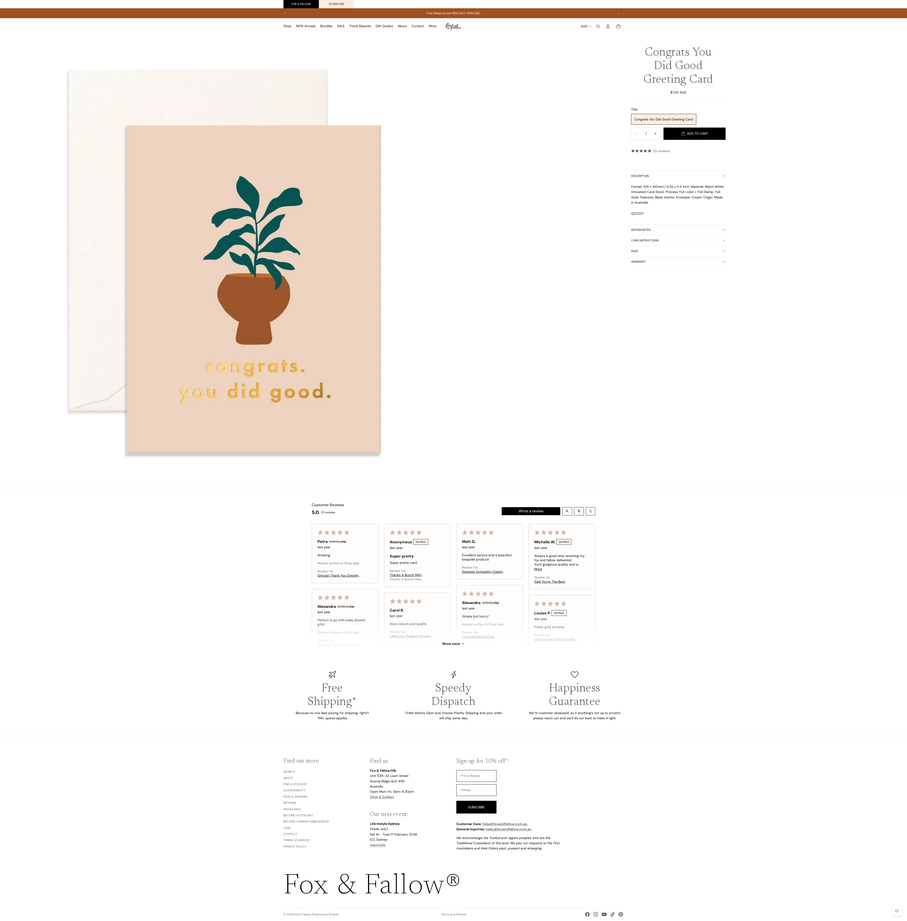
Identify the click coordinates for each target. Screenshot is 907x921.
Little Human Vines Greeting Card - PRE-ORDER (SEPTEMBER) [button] (555, 639)
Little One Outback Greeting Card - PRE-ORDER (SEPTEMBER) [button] (411, 636)
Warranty (638, 262)
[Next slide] (618, 13)
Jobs (287, 828)
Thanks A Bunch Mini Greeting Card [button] (405, 575)
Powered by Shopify (325, 914)
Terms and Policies (453, 914)
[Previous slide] (285, 13)
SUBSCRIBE (476, 807)
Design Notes (641, 230)
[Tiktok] (612, 914)
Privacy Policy (294, 846)
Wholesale (292, 809)
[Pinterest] (621, 914)
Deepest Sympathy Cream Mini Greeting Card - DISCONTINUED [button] (482, 572)
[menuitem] (432, 26)
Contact (290, 834)
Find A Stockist (295, 784)
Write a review (531, 511)
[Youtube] (604, 914)
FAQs (634, 251)
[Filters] (579, 511)
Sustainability (294, 790)
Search (289, 772)
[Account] (608, 26)
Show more (451, 644)
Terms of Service (296, 840)
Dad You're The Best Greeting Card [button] (549, 581)
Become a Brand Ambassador (306, 821)
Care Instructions (645, 240)
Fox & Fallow (301, 4)
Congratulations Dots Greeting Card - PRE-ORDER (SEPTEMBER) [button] (484, 636)
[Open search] (567, 511)
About (288, 778)
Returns (289, 803)
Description (640, 176)
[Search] (598, 26)
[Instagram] (596, 914)
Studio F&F (336, 4)
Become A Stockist (298, 815)
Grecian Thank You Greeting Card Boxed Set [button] (338, 575)
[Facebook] (587, 914)
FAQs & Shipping (295, 796)
